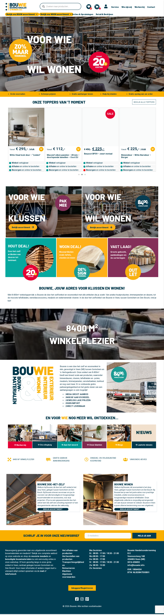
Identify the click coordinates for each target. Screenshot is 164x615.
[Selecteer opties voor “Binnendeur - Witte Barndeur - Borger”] (115, 149)
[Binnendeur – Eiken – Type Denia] (138, 127)
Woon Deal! (70, 246)
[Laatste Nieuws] (144, 436)
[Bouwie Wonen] (105, 499)
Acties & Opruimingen (82, 14)
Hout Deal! (18, 246)
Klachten (66, 571)
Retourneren (68, 568)
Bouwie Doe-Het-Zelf (51, 484)
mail (42, 571)
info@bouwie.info (136, 565)
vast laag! (120, 246)
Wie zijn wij (126, 7)
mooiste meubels (39, 556)
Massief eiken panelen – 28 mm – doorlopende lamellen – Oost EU (26, 156)
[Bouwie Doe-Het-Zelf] (28, 499)
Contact (151, 7)
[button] (78, 174)
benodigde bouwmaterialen (18, 559)
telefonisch (10, 574)
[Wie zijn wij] (70, 436)
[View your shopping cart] (96, 6)
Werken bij (140, 7)
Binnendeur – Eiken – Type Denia (137, 155)
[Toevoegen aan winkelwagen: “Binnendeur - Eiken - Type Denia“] (153, 149)
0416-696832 (133, 562)
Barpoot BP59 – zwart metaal (61, 154)
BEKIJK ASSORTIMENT (53, 509)
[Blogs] (119, 436)
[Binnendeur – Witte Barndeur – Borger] (101, 127)
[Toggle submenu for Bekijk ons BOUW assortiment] (36, 14)
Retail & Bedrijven (104, 14)
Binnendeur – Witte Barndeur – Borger (99, 156)
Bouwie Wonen (123, 484)
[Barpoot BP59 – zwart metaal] (63, 127)
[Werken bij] (20, 436)
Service (115, 7)
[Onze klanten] (94, 436)
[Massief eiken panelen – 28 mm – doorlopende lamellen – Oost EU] (26, 127)
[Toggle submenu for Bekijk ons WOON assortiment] (70, 14)
